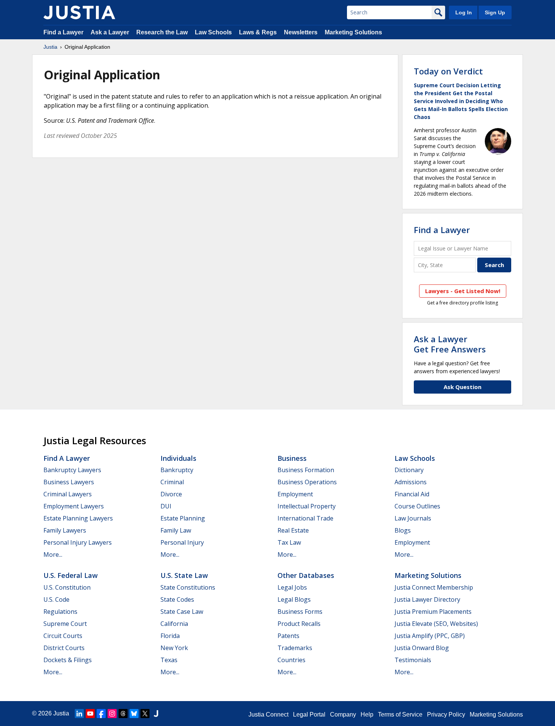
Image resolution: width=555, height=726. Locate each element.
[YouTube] (90, 713)
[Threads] (123, 713)
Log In (463, 12)
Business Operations (307, 482)
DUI (165, 506)
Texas (168, 660)
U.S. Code (56, 599)
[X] (145, 713)
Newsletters (301, 32)
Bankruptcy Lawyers (72, 470)
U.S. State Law (184, 575)
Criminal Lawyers (67, 494)
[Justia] (79, 12)
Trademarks (295, 648)
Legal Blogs (294, 599)
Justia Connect (268, 714)
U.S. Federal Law (70, 575)
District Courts (64, 648)
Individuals (178, 458)
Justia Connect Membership (434, 587)
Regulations (60, 611)
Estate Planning (182, 518)
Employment (295, 494)
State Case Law (181, 611)
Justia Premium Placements (433, 611)
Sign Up (495, 12)
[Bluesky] (134, 713)
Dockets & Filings (67, 660)
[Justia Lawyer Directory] (155, 713)
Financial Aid (412, 494)
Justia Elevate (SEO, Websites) (436, 623)
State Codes (177, 599)
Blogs (403, 530)
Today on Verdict (448, 71)
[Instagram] (112, 713)
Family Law (175, 530)
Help (367, 714)
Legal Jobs (292, 587)
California (174, 623)
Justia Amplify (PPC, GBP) (430, 636)
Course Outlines (417, 506)
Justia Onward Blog (422, 648)
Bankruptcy (176, 470)
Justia (50, 47)
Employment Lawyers (73, 506)
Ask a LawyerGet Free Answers (450, 343)
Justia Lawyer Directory (427, 599)
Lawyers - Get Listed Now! (462, 291)
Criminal (172, 482)
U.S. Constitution (67, 587)
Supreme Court (65, 623)
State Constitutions (187, 587)
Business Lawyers (68, 482)
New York (174, 648)
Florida (170, 636)
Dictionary (409, 470)
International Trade (305, 518)
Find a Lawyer (63, 32)
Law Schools (213, 32)
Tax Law (289, 542)
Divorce (171, 494)
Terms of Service (400, 714)
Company (343, 714)
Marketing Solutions (353, 32)
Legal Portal (309, 714)
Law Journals (413, 518)
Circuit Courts (62, 636)
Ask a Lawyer (111, 32)
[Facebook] (101, 713)
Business (292, 458)
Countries (291, 660)
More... (52, 554)
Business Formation (306, 470)
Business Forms (300, 611)
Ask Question (462, 387)
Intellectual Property (307, 506)
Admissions (411, 482)
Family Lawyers (64, 530)
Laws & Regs (258, 32)
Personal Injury (182, 542)
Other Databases (306, 575)
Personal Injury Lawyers (77, 542)
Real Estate (293, 530)
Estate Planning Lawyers (78, 518)
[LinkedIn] (79, 713)
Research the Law (162, 32)
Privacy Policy (446, 714)
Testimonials (413, 660)
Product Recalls (299, 623)
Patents (288, 636)
